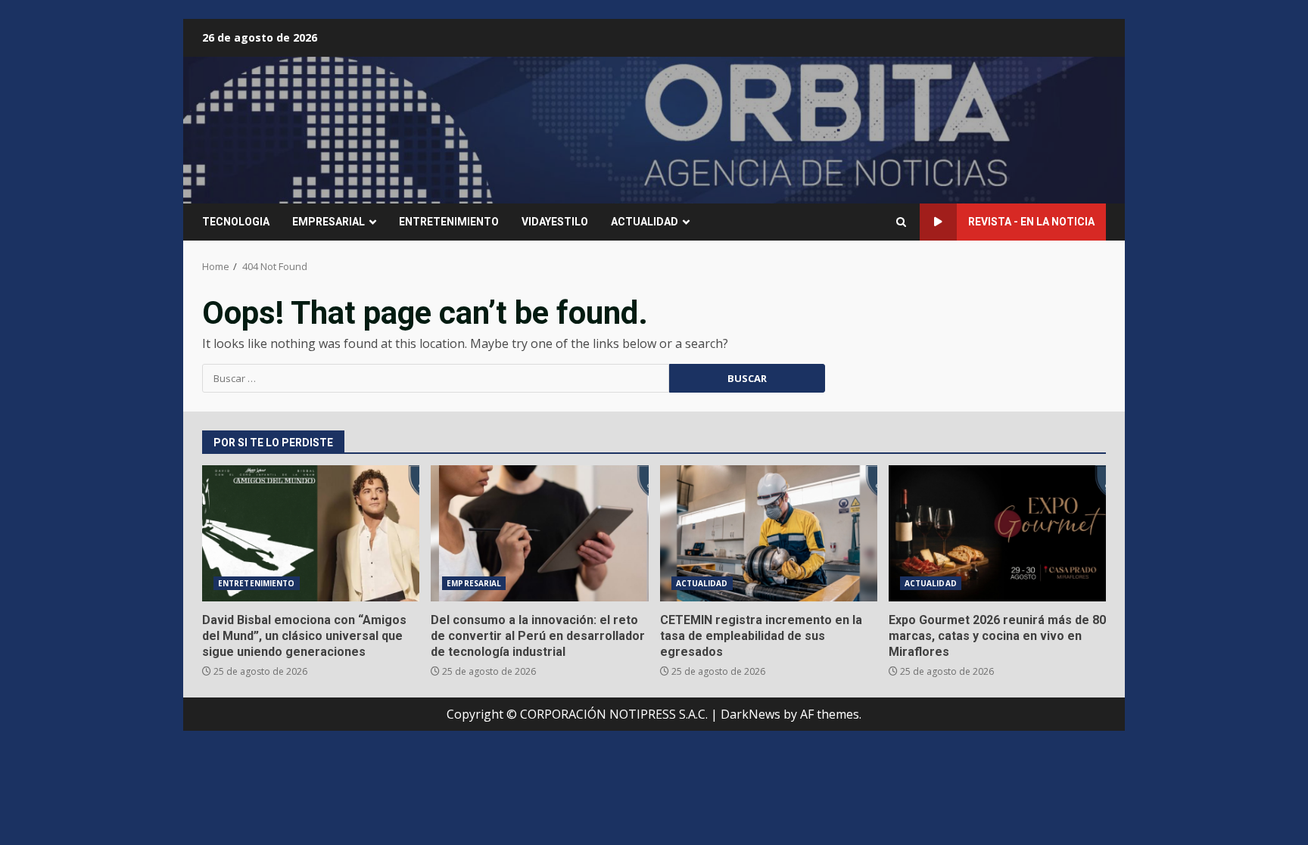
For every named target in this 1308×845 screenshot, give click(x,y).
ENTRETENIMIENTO (449, 222)
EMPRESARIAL (328, 222)
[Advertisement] (838, 128)
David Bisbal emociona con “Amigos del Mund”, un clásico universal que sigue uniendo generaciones (310, 533)
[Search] (901, 222)
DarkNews (750, 714)
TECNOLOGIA (235, 222)
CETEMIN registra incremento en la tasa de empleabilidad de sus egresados (768, 533)
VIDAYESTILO (555, 222)
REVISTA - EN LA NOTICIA (1031, 222)
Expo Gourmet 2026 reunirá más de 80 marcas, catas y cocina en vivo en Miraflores (997, 533)
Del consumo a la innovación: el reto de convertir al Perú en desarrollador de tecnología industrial (539, 533)
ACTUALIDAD (644, 222)
